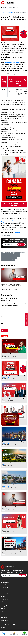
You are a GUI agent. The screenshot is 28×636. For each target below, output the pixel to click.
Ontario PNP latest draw (12, 63)
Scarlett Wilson (6, 464)
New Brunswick (5, 599)
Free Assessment (26, 319)
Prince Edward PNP (7, 590)
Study (3, 608)
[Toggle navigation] (25, 2)
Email (3, 323)
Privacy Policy (5, 620)
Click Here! (17, 232)
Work (2, 614)
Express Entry (5, 582)
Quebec (3, 585)
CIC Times (5, 22)
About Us (4, 618)
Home (2, 12)
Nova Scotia (4, 587)
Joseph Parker (6, 377)
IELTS (2, 611)
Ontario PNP (10, 12)
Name (3, 317)
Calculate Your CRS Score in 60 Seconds (14, 205)
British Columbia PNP (7, 602)
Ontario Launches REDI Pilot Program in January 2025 (11, 284)
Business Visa (5, 594)
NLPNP (3, 597)
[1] (2, 7)
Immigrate (4, 606)
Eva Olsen (4, 288)
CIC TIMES (9, 628)
